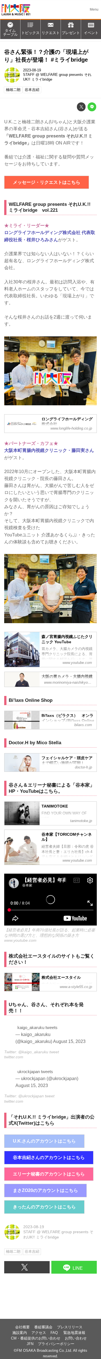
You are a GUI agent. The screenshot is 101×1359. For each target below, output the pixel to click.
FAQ (54, 1333)
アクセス (38, 1333)
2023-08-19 (32, 70)
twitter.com (13, 1057)
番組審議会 (43, 1327)
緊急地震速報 (74, 1333)
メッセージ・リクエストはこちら (46, 182)
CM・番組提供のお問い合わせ (35, 1338)
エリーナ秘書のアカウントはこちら (49, 1174)
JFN (30, 1344)
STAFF (29, 75)
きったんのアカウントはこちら (44, 1206)
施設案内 (19, 1333)
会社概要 (22, 1327)
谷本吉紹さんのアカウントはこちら (49, 1157)
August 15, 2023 (69, 1041)
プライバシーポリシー (56, 1344)
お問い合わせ (76, 1338)
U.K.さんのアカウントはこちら (44, 1141)
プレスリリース (69, 1327)
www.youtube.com (20, 940)
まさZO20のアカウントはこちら (45, 1190)
